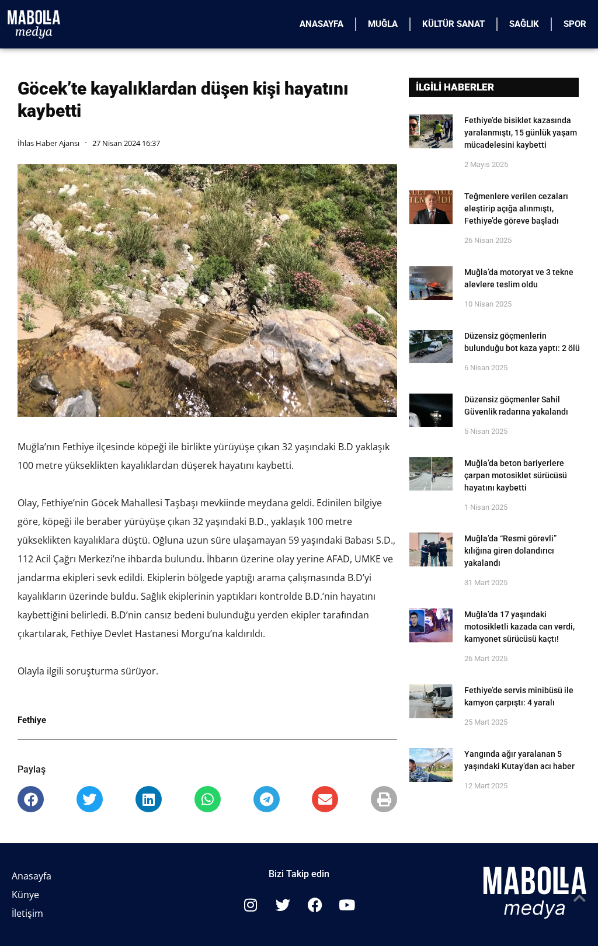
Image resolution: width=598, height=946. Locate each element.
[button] (31, 799)
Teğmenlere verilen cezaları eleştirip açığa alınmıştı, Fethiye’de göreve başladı (516, 208)
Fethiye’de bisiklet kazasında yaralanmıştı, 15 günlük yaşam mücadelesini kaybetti (520, 132)
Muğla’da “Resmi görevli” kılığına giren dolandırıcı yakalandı (510, 551)
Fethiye (32, 720)
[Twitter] (282, 905)
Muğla (383, 24)
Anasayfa (321, 24)
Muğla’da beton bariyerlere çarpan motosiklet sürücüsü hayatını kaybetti (515, 475)
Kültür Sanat (453, 24)
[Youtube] (346, 905)
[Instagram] (250, 905)
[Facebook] (314, 905)
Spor (575, 24)
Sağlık (524, 24)
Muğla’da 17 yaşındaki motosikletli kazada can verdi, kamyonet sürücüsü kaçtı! (519, 627)
